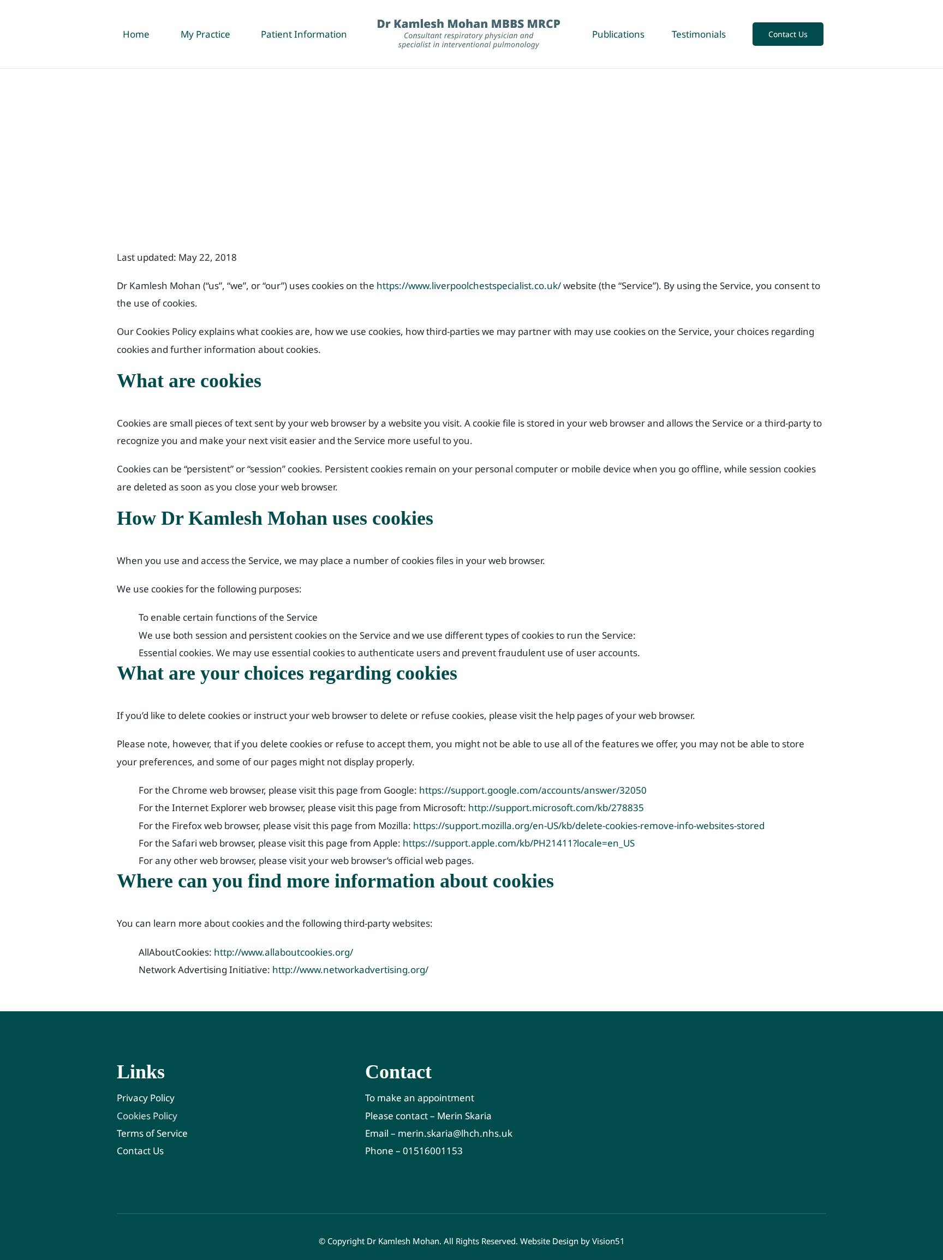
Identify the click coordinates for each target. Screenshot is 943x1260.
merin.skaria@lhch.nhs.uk (455, 1133)
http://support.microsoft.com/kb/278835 (556, 807)
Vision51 (608, 1240)
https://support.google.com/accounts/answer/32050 (533, 790)
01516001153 (433, 1150)
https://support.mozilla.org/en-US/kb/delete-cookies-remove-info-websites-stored (589, 825)
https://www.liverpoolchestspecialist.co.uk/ (469, 285)
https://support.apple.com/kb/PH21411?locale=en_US (519, 843)
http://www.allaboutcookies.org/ (283, 952)
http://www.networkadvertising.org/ (350, 969)
